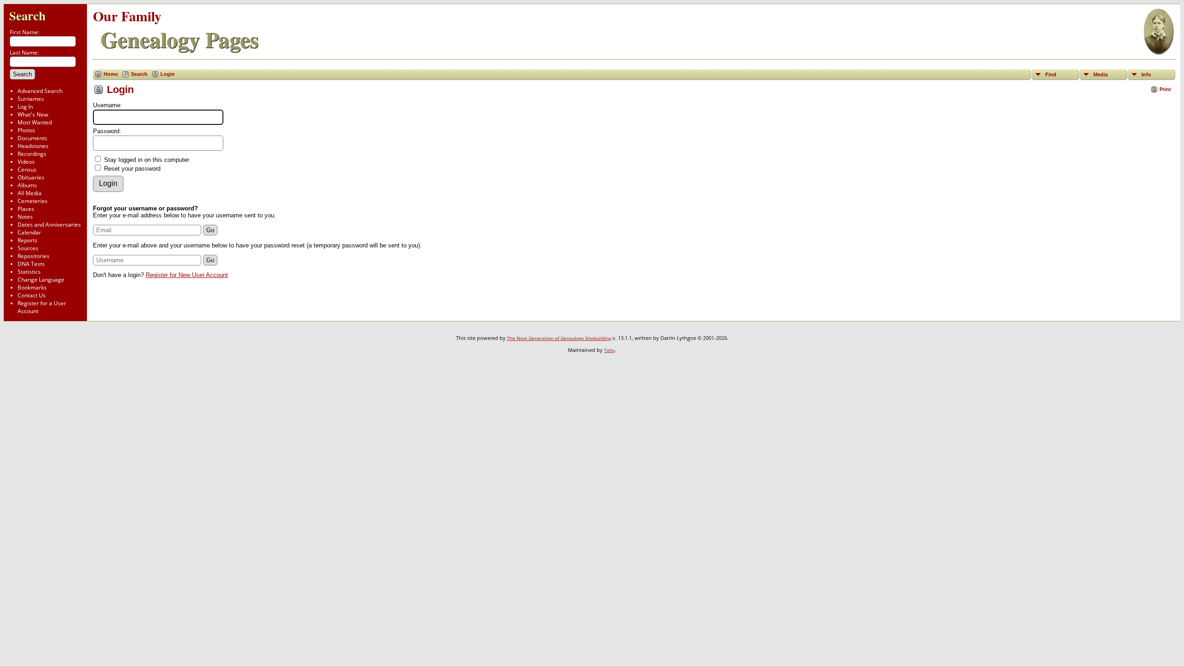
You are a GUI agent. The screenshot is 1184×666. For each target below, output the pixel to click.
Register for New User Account (187, 274)
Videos (26, 162)
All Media (30, 193)
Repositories (33, 256)
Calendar (29, 232)
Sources (28, 248)
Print (1165, 89)
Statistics (29, 272)
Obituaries (31, 177)
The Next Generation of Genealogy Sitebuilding (559, 338)
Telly (609, 350)
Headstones (33, 146)
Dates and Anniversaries (49, 224)
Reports (27, 240)
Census (27, 169)
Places (26, 209)
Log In (25, 107)
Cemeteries (33, 201)
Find (1050, 74)
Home (111, 74)
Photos (26, 130)
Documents (32, 138)
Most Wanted (35, 122)
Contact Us (32, 295)
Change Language (41, 280)
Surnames (31, 99)
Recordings (32, 154)
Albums (27, 185)
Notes (25, 217)
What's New (33, 114)
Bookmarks (32, 287)
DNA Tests (31, 264)
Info (1146, 74)
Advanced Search (40, 91)
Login (167, 74)
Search (27, 15)
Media (1100, 74)
